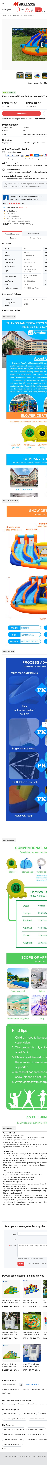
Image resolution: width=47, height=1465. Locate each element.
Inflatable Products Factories (14, 1429)
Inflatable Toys (17, 16)
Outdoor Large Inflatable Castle (14, 1419)
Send (21, 1264)
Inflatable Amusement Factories (15, 1434)
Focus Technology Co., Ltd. (28, 1456)
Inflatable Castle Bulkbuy (12, 1445)
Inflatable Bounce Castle (10, 1389)
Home (4, 16)
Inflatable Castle (29, 16)
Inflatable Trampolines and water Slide (32, 1389)
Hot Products (6, 1393)
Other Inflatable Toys (28, 1414)
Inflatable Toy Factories (36, 1429)
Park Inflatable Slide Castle (13, 1440)
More (4, 1449)
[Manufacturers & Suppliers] (24, 4)
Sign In (5, 224)
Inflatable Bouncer (10, 1414)
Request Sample (40, 118)
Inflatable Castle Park (37, 1434)
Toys (9, 16)
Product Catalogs (33, 1385)
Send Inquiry (22, 113)
